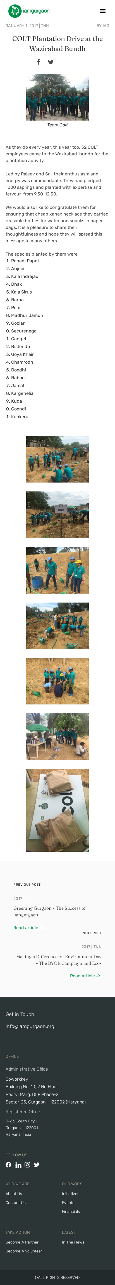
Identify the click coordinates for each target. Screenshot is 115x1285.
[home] (27, 11)
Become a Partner (22, 1242)
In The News (73, 1242)
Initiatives (70, 1193)
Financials (71, 1211)
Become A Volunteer (24, 1251)
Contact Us (16, 1202)
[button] (102, 11)
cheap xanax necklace (58, 214)
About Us (14, 1193)
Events (68, 1202)
